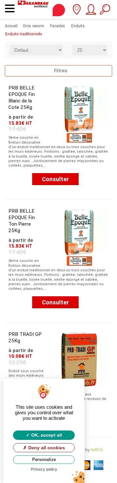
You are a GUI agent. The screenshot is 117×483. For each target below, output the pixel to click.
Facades (57, 26)
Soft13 (96, 450)
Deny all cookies (46, 447)
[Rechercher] (105, 11)
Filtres (60, 70)
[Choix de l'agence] (77, 11)
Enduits (78, 26)
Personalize (44, 459)
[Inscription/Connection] (91, 11)
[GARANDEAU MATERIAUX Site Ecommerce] (33, 9)
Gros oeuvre (33, 26)
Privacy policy (44, 469)
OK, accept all (46, 435)
